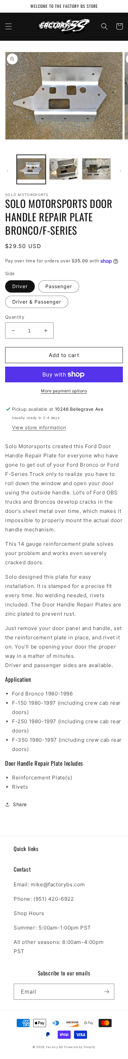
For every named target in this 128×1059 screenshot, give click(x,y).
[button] (8, 26)
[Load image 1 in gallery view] (31, 169)
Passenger (58, 286)
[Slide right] (120, 170)
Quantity (14, 317)
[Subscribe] (106, 992)
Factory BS (54, 1047)
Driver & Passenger (36, 302)
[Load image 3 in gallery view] (96, 169)
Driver (20, 286)
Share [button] (20, 804)
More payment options (64, 390)
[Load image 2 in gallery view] (63, 169)
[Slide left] (7, 170)
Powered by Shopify (80, 1047)
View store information (39, 427)
